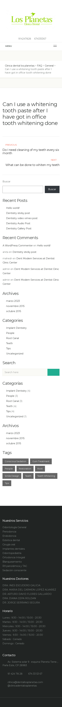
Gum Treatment (40, 461)
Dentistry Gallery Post (18, 228)
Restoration (25, 468)
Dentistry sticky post (18, 213)
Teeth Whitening (46, 476)
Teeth (9, 343)
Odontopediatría (11, 553)
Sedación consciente (14, 570)
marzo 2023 (13, 300)
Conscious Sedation (15, 461)
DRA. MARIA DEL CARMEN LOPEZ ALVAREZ (29, 589)
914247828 (24, 38)
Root (40, 468)
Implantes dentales (13, 548)
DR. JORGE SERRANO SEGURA (21, 602)
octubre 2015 (13, 311)
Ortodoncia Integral (13, 557)
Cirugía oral (8, 544)
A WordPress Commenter (18, 245)
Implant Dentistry (16, 327)
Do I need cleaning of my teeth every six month (30, 151)
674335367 (40, 38)
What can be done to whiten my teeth (32, 165)
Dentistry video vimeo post (22, 218)
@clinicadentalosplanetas (22, 685)
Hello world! (13, 207)
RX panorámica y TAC (14, 566)
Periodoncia (9, 531)
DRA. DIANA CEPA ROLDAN (19, 598)
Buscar (6, 181)
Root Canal (12, 338)
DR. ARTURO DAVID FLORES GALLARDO (27, 594)
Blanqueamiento (12, 561)
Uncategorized (14, 353)
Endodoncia (9, 535)
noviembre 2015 (15, 306)
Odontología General (14, 527)
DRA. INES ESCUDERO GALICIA (21, 585)
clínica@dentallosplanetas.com (25, 682)
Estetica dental (11, 540)
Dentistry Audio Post (18, 223)
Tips (8, 348)
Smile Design (12, 476)
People (10, 333)
